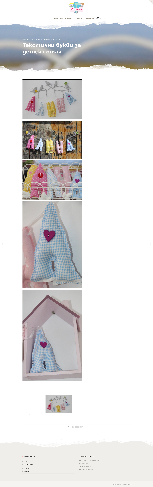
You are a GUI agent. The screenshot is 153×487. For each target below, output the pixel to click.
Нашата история (66, 18)
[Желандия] (76, 8)
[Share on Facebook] (73, 427)
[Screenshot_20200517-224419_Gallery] (52, 180)
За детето (35, 39)
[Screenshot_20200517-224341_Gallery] (52, 140)
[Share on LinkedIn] (80, 427)
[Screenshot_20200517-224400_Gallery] (52, 335)
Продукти (79, 18)
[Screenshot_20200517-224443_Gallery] (52, 244)
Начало (55, 18)
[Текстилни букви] (52, 99)
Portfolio (29, 39)
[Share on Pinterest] (78, 427)
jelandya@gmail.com (87, 469)
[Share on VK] (83, 427)
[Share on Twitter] (76, 427)
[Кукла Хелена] (151, 243)
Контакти (90, 18)
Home (24, 39)
